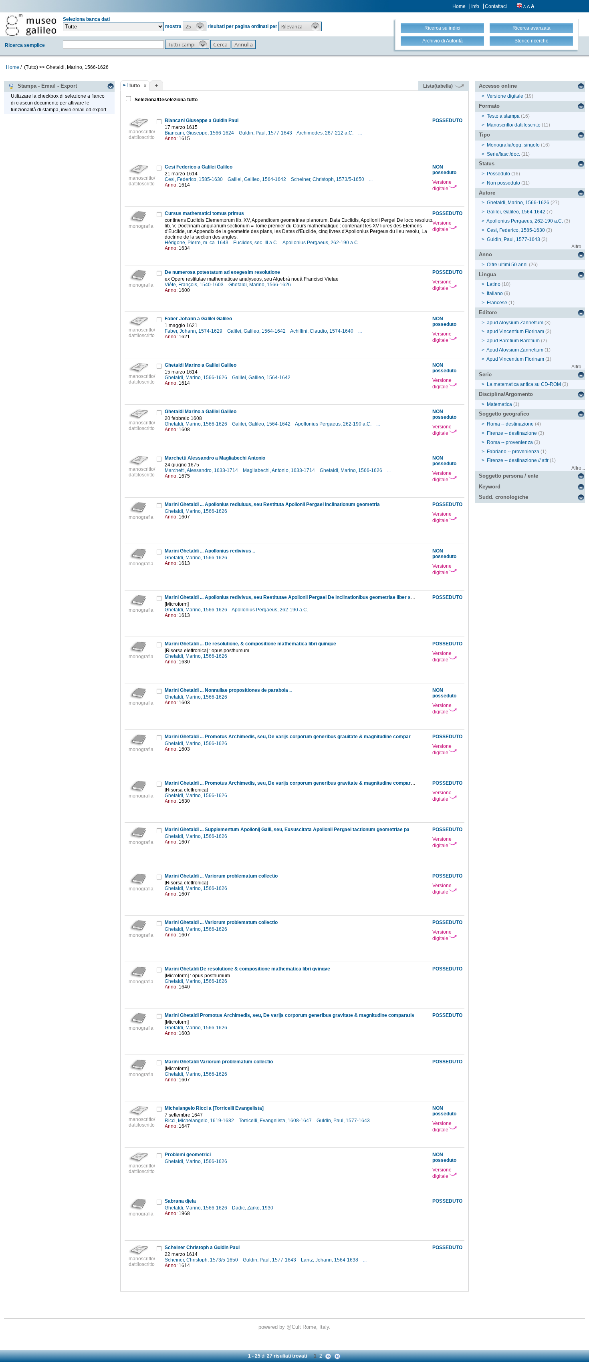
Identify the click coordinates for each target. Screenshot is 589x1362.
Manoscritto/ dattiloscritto (514, 125)
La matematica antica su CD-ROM (524, 384)
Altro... (578, 246)
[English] (519, 6)
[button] (194, 26)
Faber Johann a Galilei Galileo (198, 318)
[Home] (31, 25)
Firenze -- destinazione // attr (518, 460)
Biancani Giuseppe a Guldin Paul (201, 120)
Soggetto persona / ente (508, 476)
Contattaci (496, 6)
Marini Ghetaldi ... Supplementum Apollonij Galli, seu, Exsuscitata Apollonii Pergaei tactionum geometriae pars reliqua (298, 829)
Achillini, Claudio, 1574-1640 (322, 331)
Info (475, 6)
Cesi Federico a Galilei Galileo (198, 167)
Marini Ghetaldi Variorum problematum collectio (219, 1062)
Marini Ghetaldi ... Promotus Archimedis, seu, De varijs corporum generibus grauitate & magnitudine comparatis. (292, 736)
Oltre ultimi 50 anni (507, 264)
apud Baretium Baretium (513, 341)
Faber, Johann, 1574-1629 (194, 331)
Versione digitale (442, 185)
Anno (485, 254)
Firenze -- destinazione (512, 433)
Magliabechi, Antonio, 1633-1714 (279, 470)
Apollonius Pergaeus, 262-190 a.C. (321, 242)
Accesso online (498, 86)
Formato (489, 106)
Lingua (487, 274)
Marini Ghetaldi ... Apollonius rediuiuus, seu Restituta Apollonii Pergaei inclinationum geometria (272, 504)
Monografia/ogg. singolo (513, 145)
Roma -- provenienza (510, 442)
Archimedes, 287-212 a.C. (326, 133)
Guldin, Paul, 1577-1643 (266, 133)
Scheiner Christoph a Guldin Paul (202, 1247)
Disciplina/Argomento (506, 394)
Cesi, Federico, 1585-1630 (194, 179)
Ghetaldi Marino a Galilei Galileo (200, 365)
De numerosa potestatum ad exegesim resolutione (222, 272)
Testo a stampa (503, 116)
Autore (487, 193)
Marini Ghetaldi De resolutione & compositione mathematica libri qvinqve (247, 969)
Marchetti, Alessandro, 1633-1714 (202, 470)
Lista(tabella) (438, 86)
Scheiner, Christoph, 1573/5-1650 (328, 179)
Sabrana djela (180, 1201)
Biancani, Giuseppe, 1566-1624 (200, 133)
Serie (485, 375)
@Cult (294, 1327)
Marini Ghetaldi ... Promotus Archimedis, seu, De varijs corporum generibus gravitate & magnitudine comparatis (292, 783)
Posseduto (498, 174)
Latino (493, 284)
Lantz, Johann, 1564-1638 (330, 1260)
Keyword (489, 487)
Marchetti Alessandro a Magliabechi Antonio (215, 458)
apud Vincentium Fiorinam (515, 331)
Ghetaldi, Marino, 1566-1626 (260, 284)
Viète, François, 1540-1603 (195, 284)
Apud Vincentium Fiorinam (515, 359)
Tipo (484, 135)
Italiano (495, 293)
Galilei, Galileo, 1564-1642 (257, 179)
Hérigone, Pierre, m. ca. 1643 (197, 242)
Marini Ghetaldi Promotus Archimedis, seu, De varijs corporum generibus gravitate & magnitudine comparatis (289, 1015)
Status (486, 164)
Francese (497, 302)
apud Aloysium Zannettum (515, 322)
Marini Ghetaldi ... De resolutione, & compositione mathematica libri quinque (250, 644)
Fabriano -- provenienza (513, 451)
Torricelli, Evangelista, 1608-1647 (276, 1120)
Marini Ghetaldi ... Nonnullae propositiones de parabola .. (228, 690)
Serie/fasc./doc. (503, 154)
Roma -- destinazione (510, 424)
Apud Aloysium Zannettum (514, 350)
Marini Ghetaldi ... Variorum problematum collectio (221, 876)
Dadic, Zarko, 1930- (254, 1208)
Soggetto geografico (504, 414)
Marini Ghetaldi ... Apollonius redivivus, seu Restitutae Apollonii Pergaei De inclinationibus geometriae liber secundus (297, 597)
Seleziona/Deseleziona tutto (165, 99)
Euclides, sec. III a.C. (256, 242)
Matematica (499, 404)
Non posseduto (503, 183)
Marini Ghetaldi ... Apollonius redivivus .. (210, 551)
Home (459, 6)
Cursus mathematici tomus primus (204, 213)
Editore (488, 312)
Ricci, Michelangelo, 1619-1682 (200, 1120)
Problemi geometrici (188, 1154)
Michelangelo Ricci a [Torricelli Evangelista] (214, 1108)
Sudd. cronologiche (503, 497)
